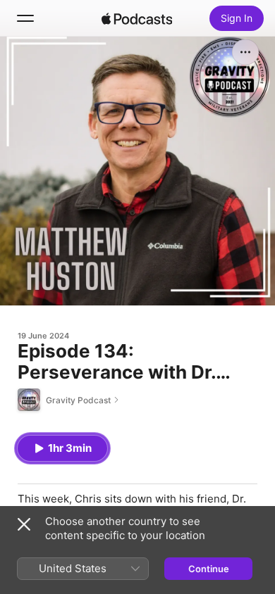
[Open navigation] (25, 18)
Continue (208, 568)
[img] (137, 18)
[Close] (24, 524)
